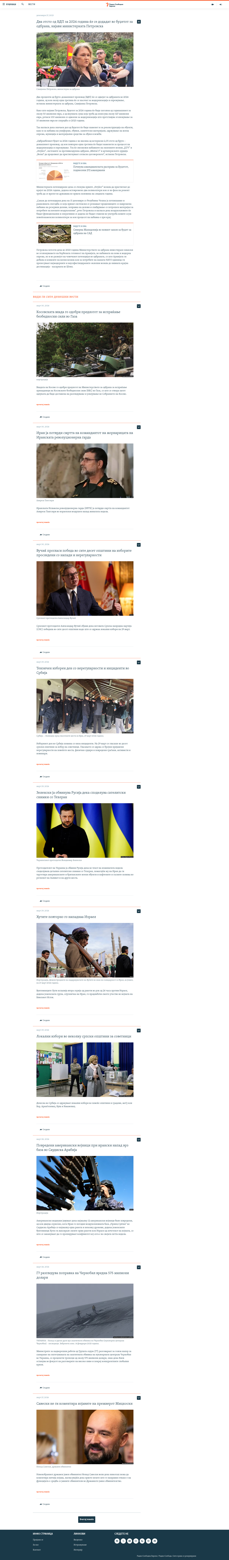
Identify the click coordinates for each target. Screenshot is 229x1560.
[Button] (45, 286)
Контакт (37, 1550)
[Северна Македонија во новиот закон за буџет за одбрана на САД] (54, 234)
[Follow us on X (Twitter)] (123, 1541)
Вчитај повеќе (87, 1519)
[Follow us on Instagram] (135, 1541)
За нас (36, 1545)
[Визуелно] (213, 4)
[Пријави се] (154, 1541)
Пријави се (38, 1540)
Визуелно (78, 1540)
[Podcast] (148, 1541)
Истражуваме (80, 1545)
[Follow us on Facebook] (117, 1541)
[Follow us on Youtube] (129, 1541)
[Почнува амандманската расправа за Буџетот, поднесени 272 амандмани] (54, 171)
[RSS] (142, 1541)
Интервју (78, 1550)
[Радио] (221, 4)
